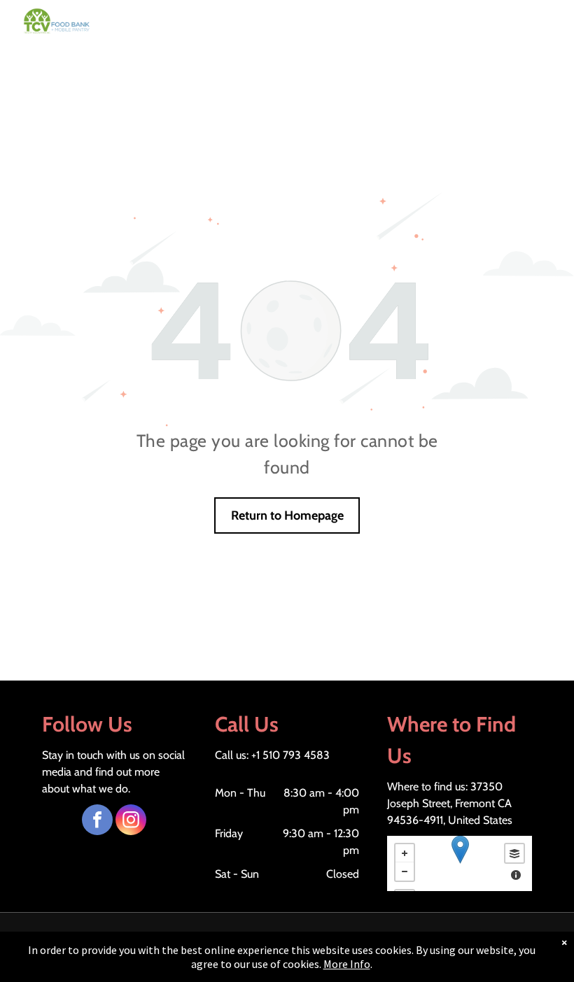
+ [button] (405, 853)
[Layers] (514, 853)
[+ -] (459, 863)
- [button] (405, 871)
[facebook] (97, 821)
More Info (346, 964)
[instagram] (130, 821)
